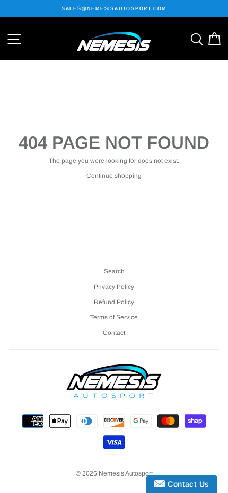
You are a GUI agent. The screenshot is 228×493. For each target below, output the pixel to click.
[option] (114, 8)
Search (114, 271)
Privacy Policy (114, 286)
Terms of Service (114, 317)
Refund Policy (114, 302)
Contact (114, 332)
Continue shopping (114, 175)
